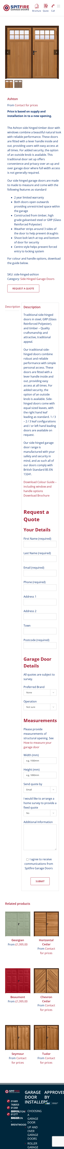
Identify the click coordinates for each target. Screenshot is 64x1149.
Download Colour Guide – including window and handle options (40, 486)
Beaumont (17, 997)
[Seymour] (17, 1037)
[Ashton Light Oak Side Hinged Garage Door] (32, 52)
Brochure (36, 6)
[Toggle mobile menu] (59, 6)
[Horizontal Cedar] (46, 924)
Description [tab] (12, 307)
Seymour (18, 1054)
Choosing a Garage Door (33, 1116)
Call (52, 6)
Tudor (46, 1054)
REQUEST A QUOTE (23, 288)
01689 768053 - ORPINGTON (15, 1102)
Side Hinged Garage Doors (37, 279)
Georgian (17, 940)
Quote (46, 6)
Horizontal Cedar (46, 942)
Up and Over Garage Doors (32, 1133)
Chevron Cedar (46, 999)
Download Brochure (36, 495)
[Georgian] (17, 924)
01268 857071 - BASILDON (15, 1108)
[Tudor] (46, 1037)
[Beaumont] (17, 980)
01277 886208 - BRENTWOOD (15, 1115)
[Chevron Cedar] (46, 980)
